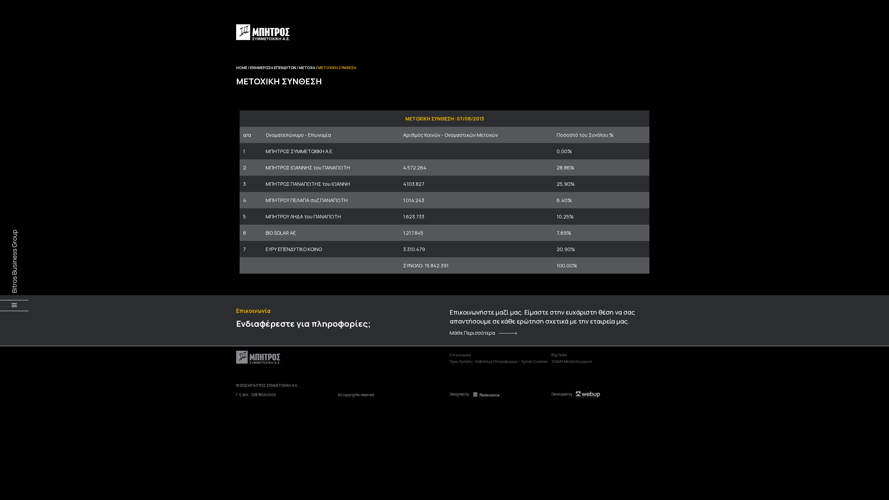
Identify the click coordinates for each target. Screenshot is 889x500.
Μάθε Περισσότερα (472, 333)
